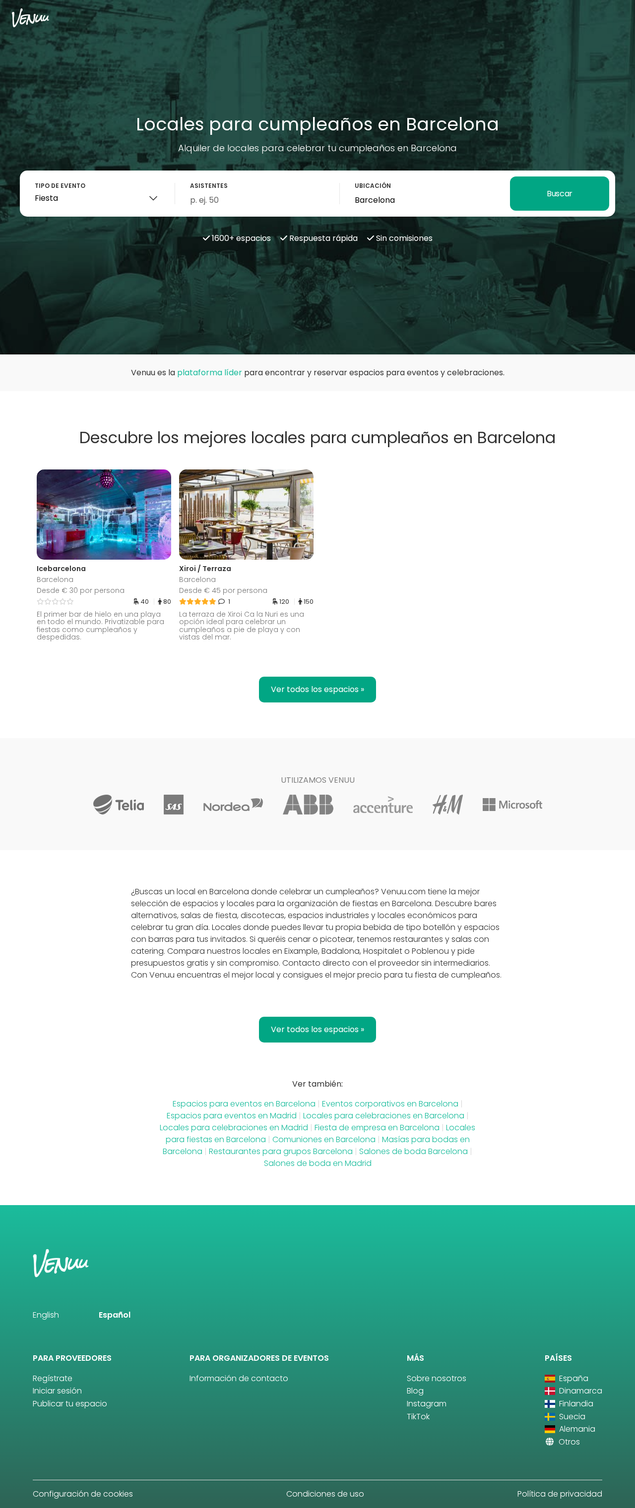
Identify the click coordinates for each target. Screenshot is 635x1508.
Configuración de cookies (83, 1494)
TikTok (418, 1416)
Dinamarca (579, 1390)
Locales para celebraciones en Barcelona (383, 1115)
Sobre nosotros (436, 1378)
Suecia (571, 1416)
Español (114, 1315)
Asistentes (209, 185)
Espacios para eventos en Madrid (232, 1115)
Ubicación (373, 185)
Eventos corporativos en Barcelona (390, 1103)
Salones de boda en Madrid (318, 1163)
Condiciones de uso (325, 1494)
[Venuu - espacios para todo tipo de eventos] (30, 17)
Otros (568, 1442)
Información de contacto (239, 1378)
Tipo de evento (60, 185)
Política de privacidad (559, 1494)
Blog (415, 1390)
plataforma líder (209, 372)
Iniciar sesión (57, 1390)
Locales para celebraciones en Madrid (234, 1127)
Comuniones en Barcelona (324, 1139)
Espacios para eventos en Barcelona (244, 1103)
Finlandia (575, 1403)
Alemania (576, 1429)
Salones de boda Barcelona (413, 1151)
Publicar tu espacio (70, 1403)
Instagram (426, 1403)
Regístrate (52, 1378)
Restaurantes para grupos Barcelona (281, 1151)
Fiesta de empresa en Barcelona (377, 1127)
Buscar (559, 193)
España (572, 1378)
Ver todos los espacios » (317, 689)
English (46, 1315)
